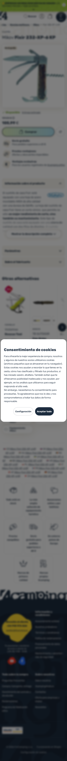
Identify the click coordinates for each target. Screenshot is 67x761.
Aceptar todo (44, 411)
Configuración (23, 411)
